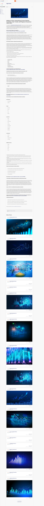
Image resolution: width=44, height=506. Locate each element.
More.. (31, 235)
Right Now (8, 3)
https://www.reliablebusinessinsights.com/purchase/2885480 (17, 176)
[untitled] (19, 13)
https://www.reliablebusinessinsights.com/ (16, 206)
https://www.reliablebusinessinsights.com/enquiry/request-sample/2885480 (15, 69)
